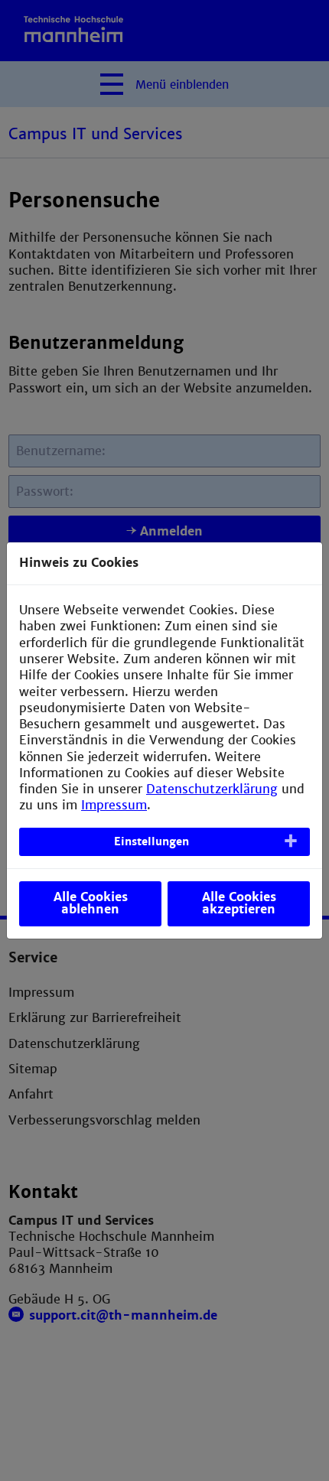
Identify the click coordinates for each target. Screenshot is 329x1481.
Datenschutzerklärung (212, 789)
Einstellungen (151, 841)
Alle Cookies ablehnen (91, 903)
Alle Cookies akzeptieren (239, 903)
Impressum (114, 805)
